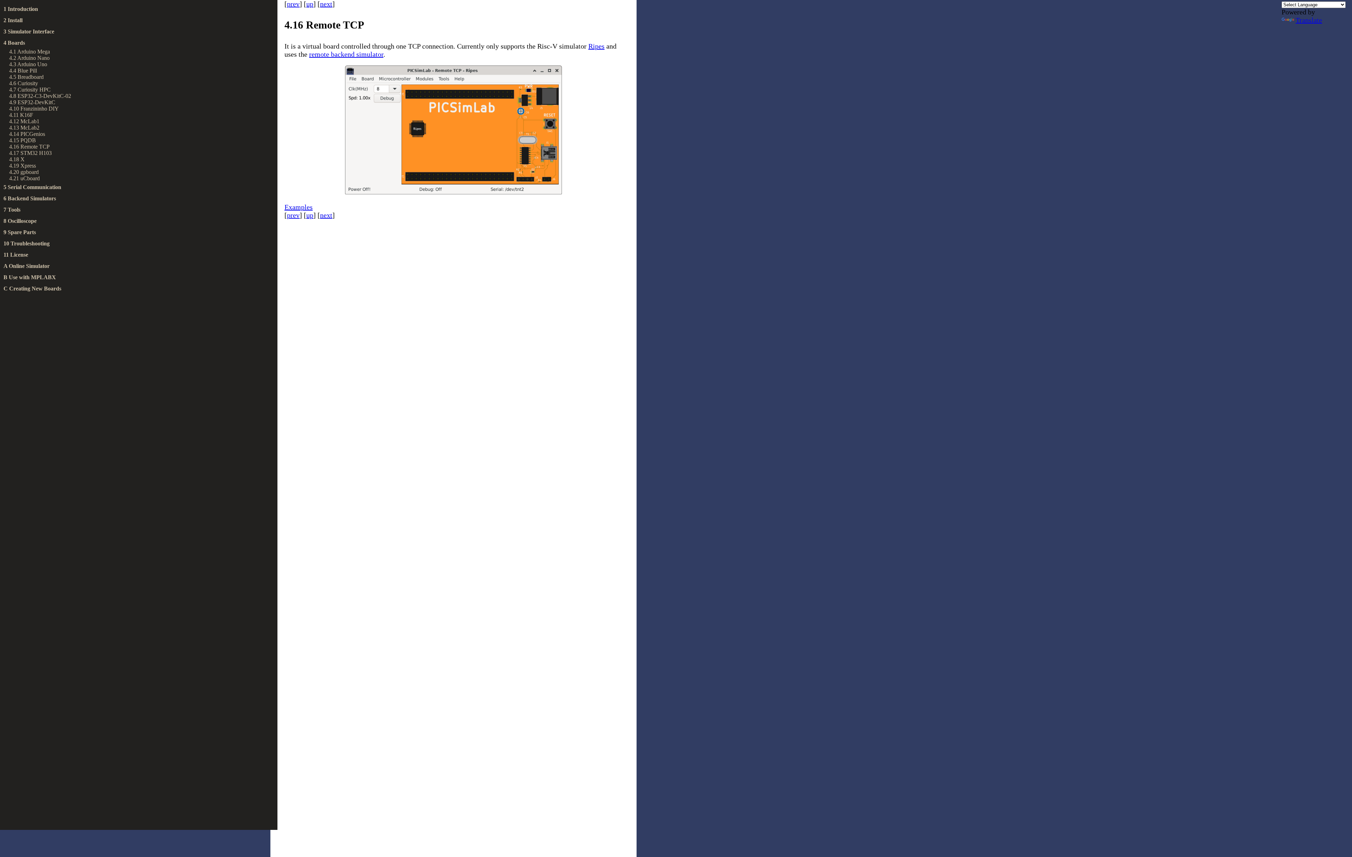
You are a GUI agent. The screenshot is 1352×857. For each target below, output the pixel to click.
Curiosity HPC (34, 90)
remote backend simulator (346, 54)
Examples (298, 207)
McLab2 (29, 128)
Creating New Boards (35, 289)
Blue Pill (27, 71)
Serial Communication (34, 187)
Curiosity (28, 83)
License (19, 255)
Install (15, 20)
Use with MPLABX (32, 277)
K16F (26, 115)
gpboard (29, 172)
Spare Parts (22, 232)
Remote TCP (35, 147)
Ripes (596, 46)
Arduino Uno (32, 64)
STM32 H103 (36, 153)
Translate (1309, 20)
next (326, 4)
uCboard (30, 178)
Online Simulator (29, 266)
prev (293, 4)
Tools (14, 210)
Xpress (28, 166)
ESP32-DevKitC (36, 102)
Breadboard (31, 77)
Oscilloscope (22, 221)
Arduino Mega (33, 52)
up (309, 4)
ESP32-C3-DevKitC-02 (44, 96)
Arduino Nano (33, 58)
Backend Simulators (32, 198)
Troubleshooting (30, 243)
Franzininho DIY (39, 109)
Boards (16, 43)
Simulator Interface (31, 32)
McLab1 (29, 121)
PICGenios (32, 134)
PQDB (28, 140)
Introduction (23, 9)
